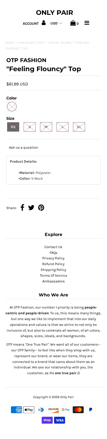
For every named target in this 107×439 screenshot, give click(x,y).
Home (9, 43)
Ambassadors (53, 281)
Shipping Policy (53, 270)
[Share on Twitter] (31, 208)
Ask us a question (23, 147)
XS (13, 127)
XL (79, 127)
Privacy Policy (53, 258)
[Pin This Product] (41, 208)
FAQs (53, 253)
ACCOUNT (31, 23)
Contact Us (53, 247)
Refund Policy (53, 264)
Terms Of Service (53, 275)
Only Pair (54, 12)
